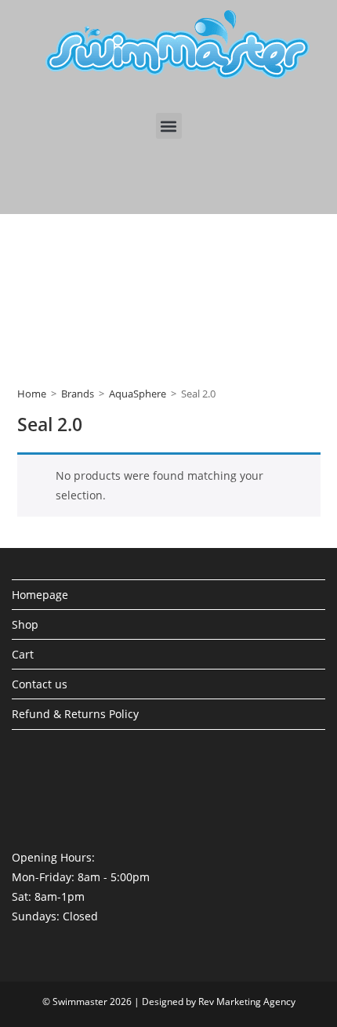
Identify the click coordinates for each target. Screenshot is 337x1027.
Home (31, 393)
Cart (23, 654)
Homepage (40, 594)
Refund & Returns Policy (75, 713)
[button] (169, 126)
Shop (25, 624)
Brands (77, 393)
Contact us (39, 684)
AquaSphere (137, 393)
